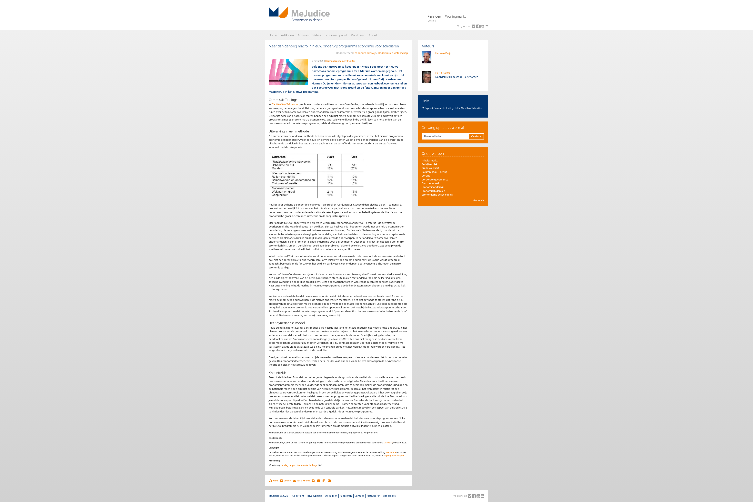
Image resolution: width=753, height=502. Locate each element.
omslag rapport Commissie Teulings (299, 465)
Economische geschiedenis (437, 194)
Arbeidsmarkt (430, 160)
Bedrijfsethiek (429, 164)
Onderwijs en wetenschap (393, 53)
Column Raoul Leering (434, 172)
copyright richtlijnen (394, 455)
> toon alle (478, 200)
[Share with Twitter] (313, 480)
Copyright (298, 495)
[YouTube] (482, 26)
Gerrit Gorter (348, 60)
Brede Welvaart (430, 168)
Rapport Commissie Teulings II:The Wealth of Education (453, 108)
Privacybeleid (314, 495)
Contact (359, 495)
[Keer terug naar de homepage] (299, 14)
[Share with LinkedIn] (324, 480)
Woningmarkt (455, 16)
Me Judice (388, 442)
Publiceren (346, 495)
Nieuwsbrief (373, 495)
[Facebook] (478, 26)
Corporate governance (435, 179)
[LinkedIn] (486, 26)
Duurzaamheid (430, 183)
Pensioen (434, 16)
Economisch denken (433, 191)
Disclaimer (331, 495)
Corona (426, 175)
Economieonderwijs (364, 53)
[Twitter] (474, 26)
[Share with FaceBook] (318, 480)
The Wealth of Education (284, 104)
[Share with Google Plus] (329, 480)
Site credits (389, 495)
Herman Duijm (333, 60)
